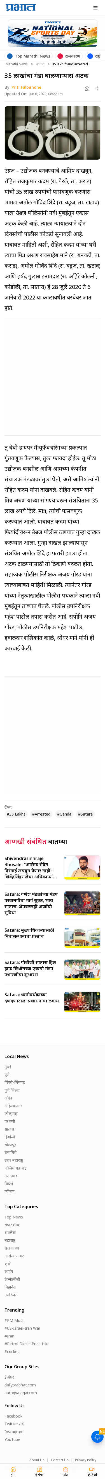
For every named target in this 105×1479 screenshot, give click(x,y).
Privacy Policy (85, 1460)
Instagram (14, 1431)
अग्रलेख (10, 1232)
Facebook (13, 1416)
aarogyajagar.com (20, 1392)
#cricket (11, 1351)
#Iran (9, 1336)
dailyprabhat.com (20, 1385)
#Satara (85, 814)
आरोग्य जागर (14, 1255)
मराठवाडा (11, 1175)
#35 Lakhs (16, 814)
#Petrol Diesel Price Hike (27, 1343)
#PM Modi (14, 1320)
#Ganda (64, 814)
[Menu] (95, 8)
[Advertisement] (52, 377)
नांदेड (8, 1098)
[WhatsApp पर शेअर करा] (87, 88)
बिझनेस (10, 1287)
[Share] (97, 88)
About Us (37, 1460)
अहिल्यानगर (13, 1105)
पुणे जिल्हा (12, 1090)
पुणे (7, 1074)
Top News (13, 1217)
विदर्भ (8, 1183)
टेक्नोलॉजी (12, 1279)
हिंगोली (9, 1136)
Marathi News (17, 64)
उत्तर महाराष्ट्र (13, 1160)
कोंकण (9, 1191)
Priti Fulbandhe (26, 87)
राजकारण (11, 1248)
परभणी (9, 1121)
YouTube (12, 1439)
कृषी (7, 1263)
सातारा (40, 64)
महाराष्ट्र (9, 1240)
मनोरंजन (10, 1294)
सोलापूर (10, 1144)
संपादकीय (11, 1224)
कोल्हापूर (11, 1113)
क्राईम (8, 1271)
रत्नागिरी (10, 1152)
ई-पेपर (9, 1377)
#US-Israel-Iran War (22, 1328)
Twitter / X (14, 1423)
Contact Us (60, 1460)
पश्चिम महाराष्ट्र (15, 1168)
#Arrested (41, 814)
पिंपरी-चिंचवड (14, 1082)
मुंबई (7, 1066)
